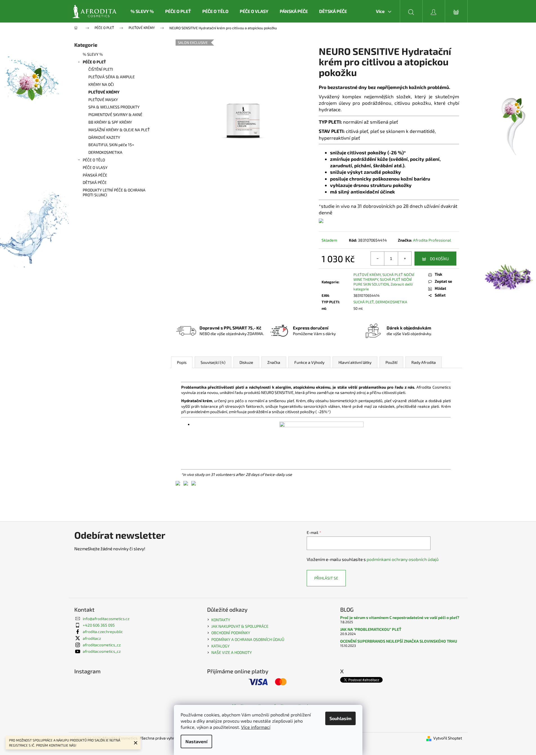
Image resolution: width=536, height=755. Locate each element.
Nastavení (196, 741)
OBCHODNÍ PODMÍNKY (230, 632)
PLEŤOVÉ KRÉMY (104, 92)
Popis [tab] (182, 362)
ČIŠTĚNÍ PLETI (100, 69)
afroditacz (92, 638)
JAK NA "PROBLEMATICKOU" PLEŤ (370, 629)
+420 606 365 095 (99, 625)
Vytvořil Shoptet (447, 738)
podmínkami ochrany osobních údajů (403, 559)
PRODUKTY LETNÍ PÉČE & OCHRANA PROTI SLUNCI (114, 192)
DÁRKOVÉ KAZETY (104, 137)
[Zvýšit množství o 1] (404, 258)
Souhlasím (340, 718)
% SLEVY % (93, 54)
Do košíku (439, 258)
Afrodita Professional (432, 240)
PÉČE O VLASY (95, 167)
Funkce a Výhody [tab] (309, 362)
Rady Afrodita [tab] (423, 362)
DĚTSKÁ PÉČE (95, 182)
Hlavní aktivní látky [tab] (354, 362)
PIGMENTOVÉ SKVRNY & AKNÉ (115, 114)
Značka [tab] (273, 362)
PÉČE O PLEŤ (94, 61)
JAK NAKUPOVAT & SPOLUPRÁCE (239, 626)
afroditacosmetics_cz (102, 644)
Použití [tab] (391, 362)
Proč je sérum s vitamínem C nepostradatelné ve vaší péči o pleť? (399, 617)
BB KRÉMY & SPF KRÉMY (110, 122)
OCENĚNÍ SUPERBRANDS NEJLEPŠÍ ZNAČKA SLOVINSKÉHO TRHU (398, 641)
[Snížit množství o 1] (377, 258)
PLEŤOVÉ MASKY (103, 99)
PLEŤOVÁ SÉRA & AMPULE (111, 76)
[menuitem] (142, 11)
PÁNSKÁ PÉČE (95, 175)
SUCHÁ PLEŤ (363, 302)
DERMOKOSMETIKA (105, 152)
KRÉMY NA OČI (101, 84)
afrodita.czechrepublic (103, 631)
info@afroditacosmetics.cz (106, 618)
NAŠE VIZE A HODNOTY (231, 652)
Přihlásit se (326, 578)
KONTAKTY (220, 619)
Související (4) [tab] (213, 362)
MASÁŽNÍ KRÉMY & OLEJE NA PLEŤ (119, 129)
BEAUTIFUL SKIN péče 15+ (111, 144)
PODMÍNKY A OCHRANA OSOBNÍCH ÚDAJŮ (247, 639)
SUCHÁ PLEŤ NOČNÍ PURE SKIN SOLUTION (382, 281)
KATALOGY (220, 645)
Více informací (255, 727)
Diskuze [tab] (246, 362)
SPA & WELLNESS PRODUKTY (114, 106)
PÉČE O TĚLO (94, 159)
